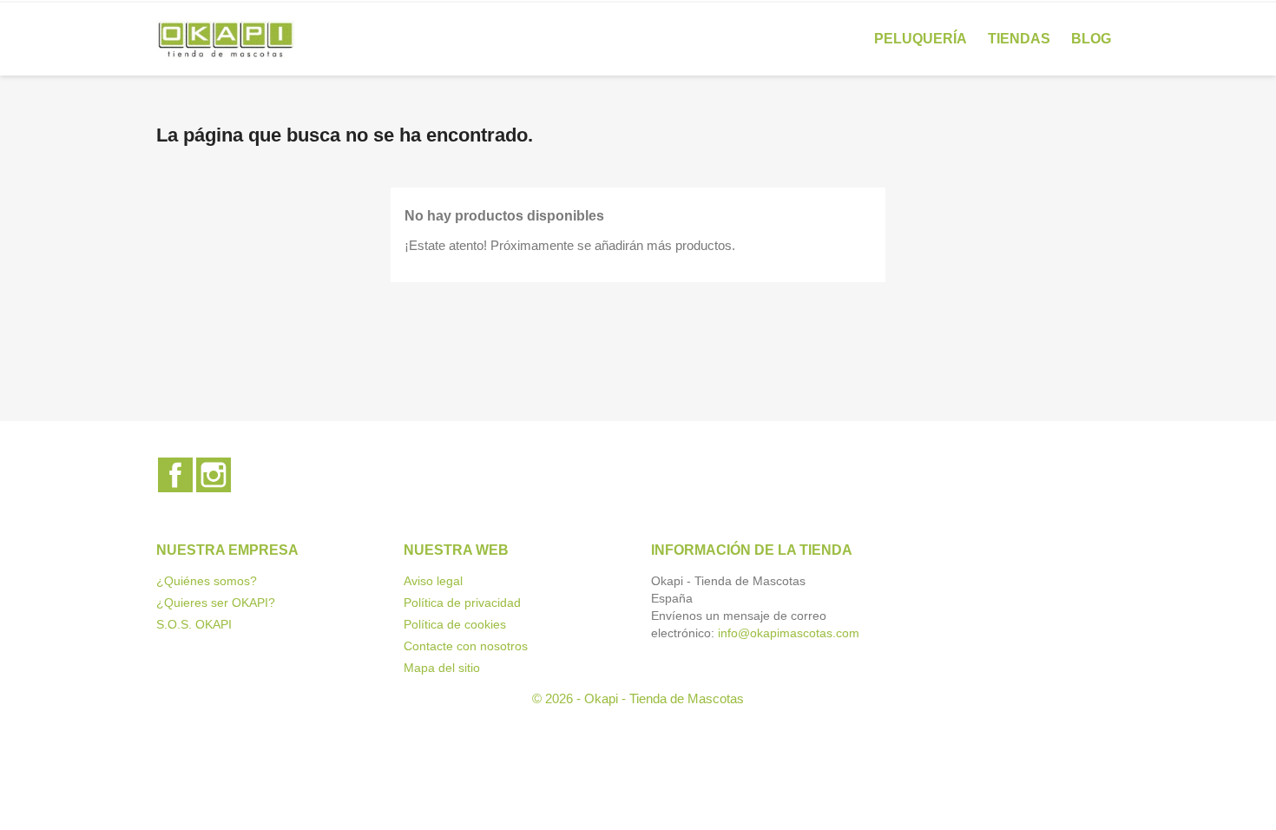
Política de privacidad (462, 602)
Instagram (213, 475)
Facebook (175, 475)
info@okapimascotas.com (788, 633)
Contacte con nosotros (466, 646)
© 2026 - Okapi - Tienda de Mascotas (638, 698)
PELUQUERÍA (920, 38)
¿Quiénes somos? (206, 581)
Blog (1091, 38)
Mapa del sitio (442, 668)
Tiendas (1019, 38)
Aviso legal (433, 581)
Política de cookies (455, 624)
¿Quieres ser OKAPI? (215, 602)
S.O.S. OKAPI (194, 624)
